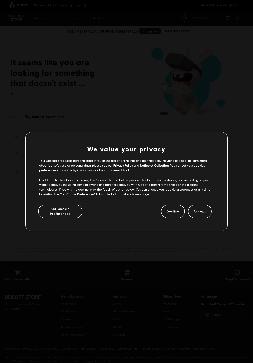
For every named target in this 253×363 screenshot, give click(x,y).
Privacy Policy (123, 165)
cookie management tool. (111, 170)
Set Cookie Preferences (60, 211)
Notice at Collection (154, 165)
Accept (200, 211)
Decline (173, 211)
